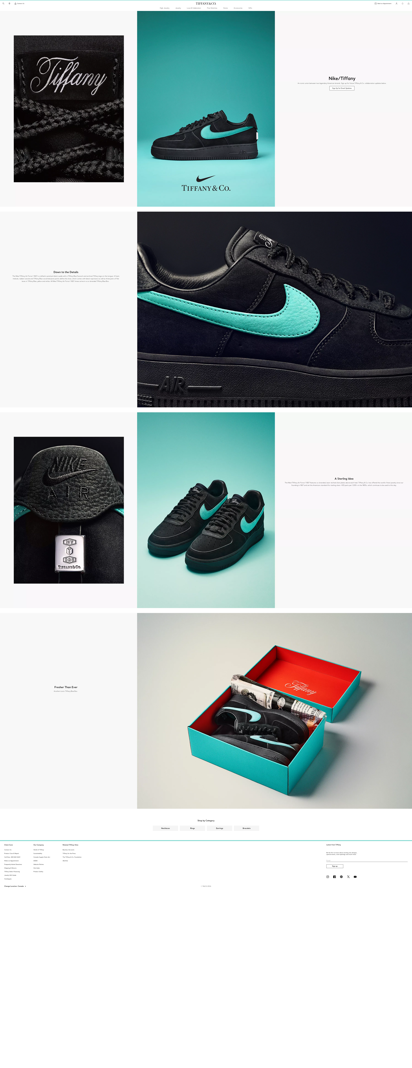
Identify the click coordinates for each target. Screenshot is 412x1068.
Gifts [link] (250, 8)
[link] (9, 3)
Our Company (38, 845)
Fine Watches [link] (212, 8)
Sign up (335, 866)
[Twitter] (348, 876)
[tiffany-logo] (206, 3)
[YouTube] (355, 876)
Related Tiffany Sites (70, 845)
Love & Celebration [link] (194, 8)
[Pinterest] (342, 876)
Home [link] (225, 8)
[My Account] (396, 3)
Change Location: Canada (14, 886)
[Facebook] (335, 876)
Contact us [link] (20, 3)
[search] (3, 3)
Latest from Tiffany (333, 845)
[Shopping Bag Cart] (408, 4)
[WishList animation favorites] (402, 4)
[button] (3, 3)
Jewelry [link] (178, 8)
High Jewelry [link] (164, 8)
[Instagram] (328, 876)
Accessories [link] (238, 8)
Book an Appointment (384, 3)
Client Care (8, 845)
